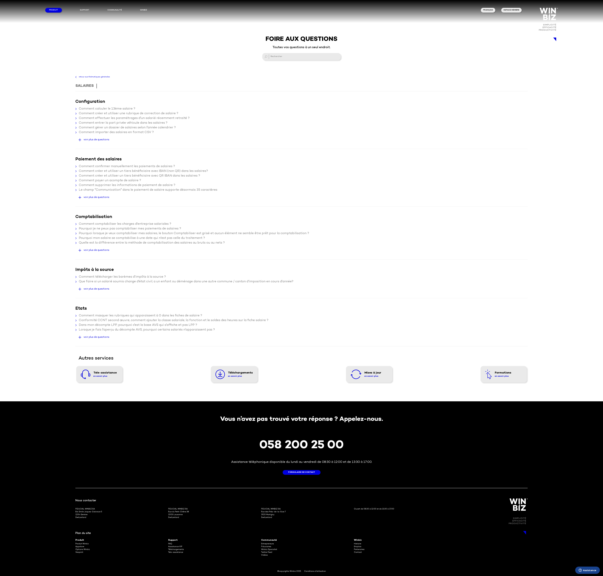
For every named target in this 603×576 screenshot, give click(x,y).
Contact (358, 552)
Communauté (114, 10)
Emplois (357, 547)
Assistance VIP (175, 547)
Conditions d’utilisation (315, 571)
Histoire (357, 544)
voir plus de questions (96, 139)
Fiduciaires (266, 547)
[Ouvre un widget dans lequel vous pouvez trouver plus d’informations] (587, 570)
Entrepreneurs (267, 544)
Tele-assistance (175, 552)
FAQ (170, 544)
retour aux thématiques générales (94, 77)
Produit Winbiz (82, 544)
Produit (53, 10)
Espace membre (511, 10)
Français (488, 10)
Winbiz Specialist (269, 550)
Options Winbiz (82, 550)
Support (84, 10)
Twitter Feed (266, 552)
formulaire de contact (301, 472)
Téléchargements (176, 550)
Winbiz (358, 540)
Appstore (79, 547)
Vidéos (264, 555)
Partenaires (359, 550)
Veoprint (79, 552)
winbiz (143, 10)
